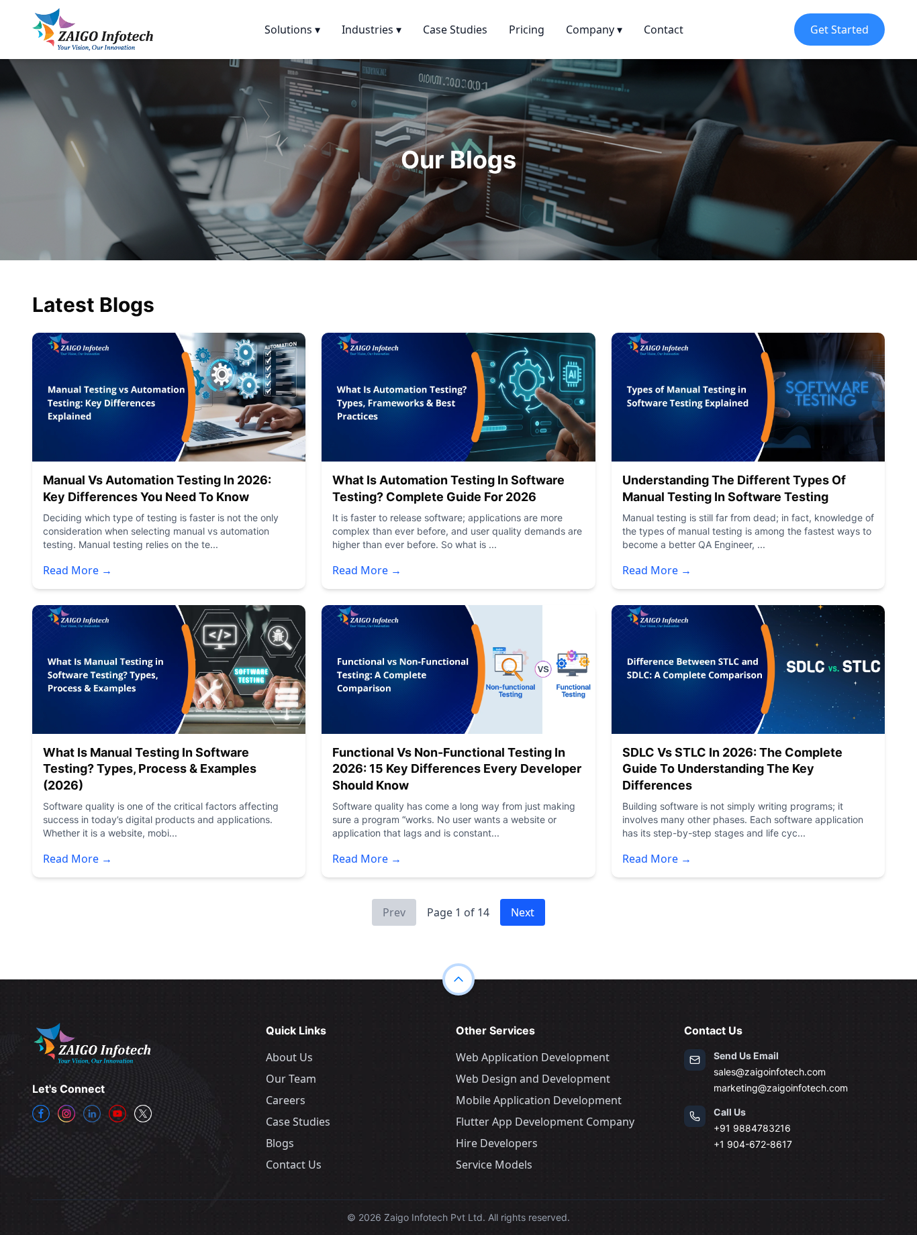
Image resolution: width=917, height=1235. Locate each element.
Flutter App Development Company (545, 1121)
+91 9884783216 (752, 1128)
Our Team (291, 1078)
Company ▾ (594, 29)
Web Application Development (533, 1057)
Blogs (280, 1143)
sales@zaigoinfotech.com (770, 1071)
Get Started (839, 29)
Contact (663, 29)
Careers (285, 1100)
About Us (289, 1057)
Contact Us (294, 1164)
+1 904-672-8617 (753, 1144)
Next (522, 912)
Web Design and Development (533, 1078)
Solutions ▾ (292, 29)
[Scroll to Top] (458, 979)
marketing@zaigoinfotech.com (781, 1087)
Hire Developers (497, 1143)
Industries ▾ (371, 29)
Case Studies (455, 29)
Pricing (526, 29)
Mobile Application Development (539, 1100)
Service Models (494, 1164)
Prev (394, 912)
